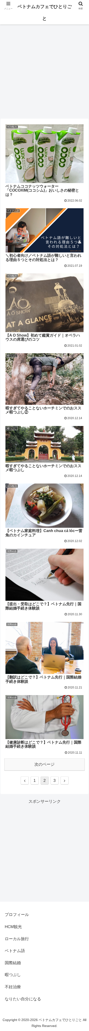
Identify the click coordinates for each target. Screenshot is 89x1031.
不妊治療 (13, 987)
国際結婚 (13, 963)
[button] (79, 633)
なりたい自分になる (23, 999)
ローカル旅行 (17, 939)
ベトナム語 (15, 951)
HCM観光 (13, 927)
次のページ (44, 764)
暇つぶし (13, 975)
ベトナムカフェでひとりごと (45, 12)
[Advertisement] (44, 66)
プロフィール (17, 914)
